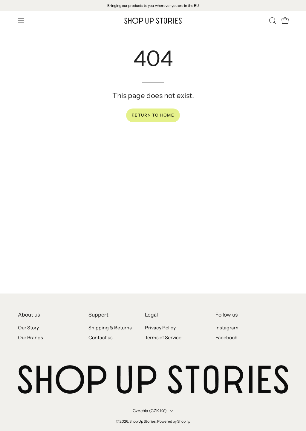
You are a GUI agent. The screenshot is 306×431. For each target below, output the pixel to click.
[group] (153, 5)
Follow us (226, 314)
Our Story (28, 328)
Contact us (100, 337)
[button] (272, 20)
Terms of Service (163, 337)
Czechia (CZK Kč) (150, 410)
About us (29, 314)
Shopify (183, 421)
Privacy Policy (160, 328)
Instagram (226, 328)
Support (98, 314)
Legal (151, 314)
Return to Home (153, 115)
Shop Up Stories (142, 421)
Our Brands (30, 337)
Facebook (226, 337)
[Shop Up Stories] (153, 20)
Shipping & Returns (110, 328)
